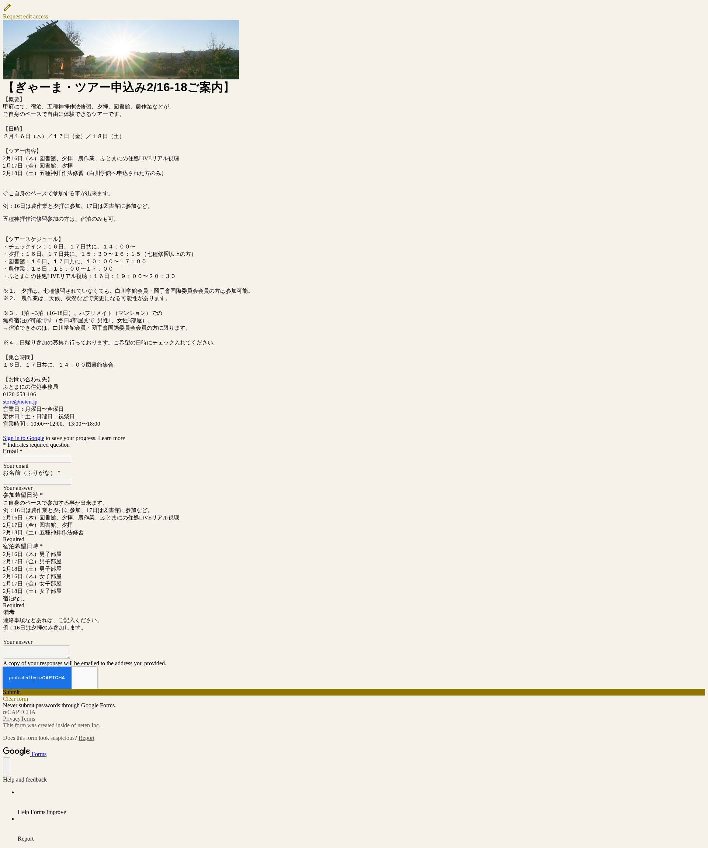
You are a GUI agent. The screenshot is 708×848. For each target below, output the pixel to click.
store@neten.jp (20, 402)
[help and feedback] (6, 767)
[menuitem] (361, 802)
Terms (28, 718)
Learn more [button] (111, 438)
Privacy (12, 718)
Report (86, 738)
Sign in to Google (23, 438)
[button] (354, 11)
